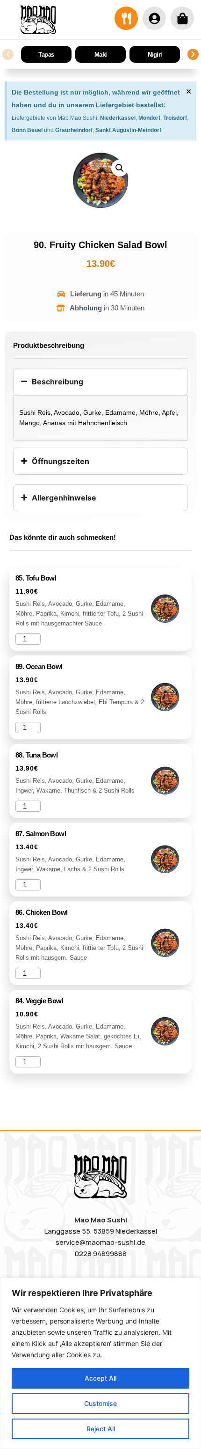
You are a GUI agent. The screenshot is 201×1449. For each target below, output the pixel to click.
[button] (8, 54)
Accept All (100, 1378)
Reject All (100, 1429)
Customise (100, 1403)
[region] (100, 1363)
